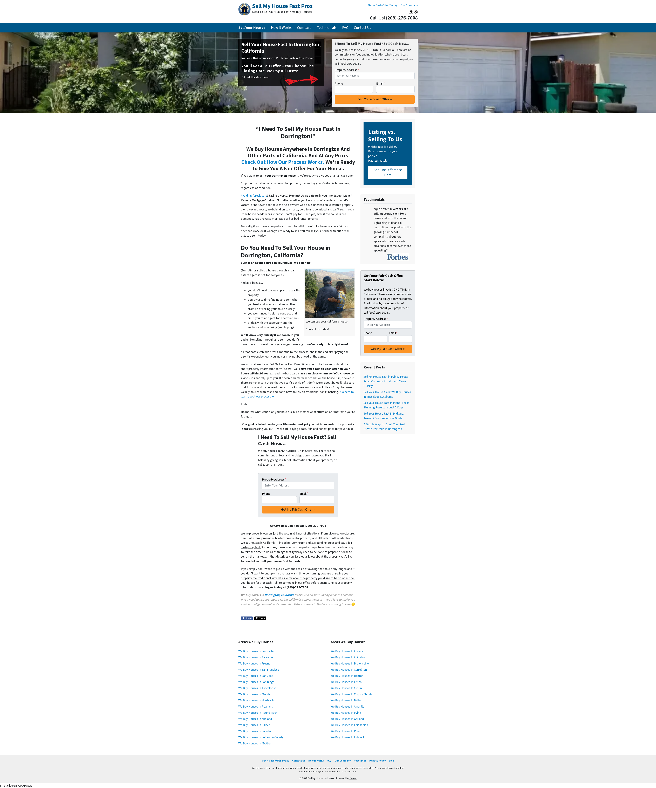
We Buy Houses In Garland (347, 719)
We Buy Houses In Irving (346, 713)
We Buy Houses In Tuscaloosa (257, 688)
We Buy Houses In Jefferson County (260, 737)
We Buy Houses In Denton (347, 676)
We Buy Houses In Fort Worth (349, 725)
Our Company (409, 5)
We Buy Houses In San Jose (255, 676)
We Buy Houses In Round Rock (257, 713)
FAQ (345, 27)
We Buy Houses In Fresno (254, 663)
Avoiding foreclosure (254, 196)
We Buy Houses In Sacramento (257, 657)
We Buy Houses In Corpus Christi (351, 694)
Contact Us (362, 27)
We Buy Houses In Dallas (346, 700)
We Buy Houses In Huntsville (256, 700)
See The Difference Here (388, 172)
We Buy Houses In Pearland (255, 706)
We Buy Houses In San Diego (256, 682)
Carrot (353, 778)
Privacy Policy (377, 761)
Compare (304, 27)
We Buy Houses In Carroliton (349, 670)
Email (380, 83)
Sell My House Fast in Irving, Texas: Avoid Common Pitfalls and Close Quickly (386, 381)
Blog (391, 761)
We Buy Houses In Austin (346, 688)
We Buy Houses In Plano (346, 731)
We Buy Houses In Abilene (347, 651)
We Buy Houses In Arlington (348, 657)
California (287, 595)
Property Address (347, 70)
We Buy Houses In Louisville (256, 651)
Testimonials (327, 27)
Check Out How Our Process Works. (282, 162)
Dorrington (272, 595)
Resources (360, 761)
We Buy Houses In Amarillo (347, 706)
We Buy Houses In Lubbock (348, 737)
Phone (339, 83)
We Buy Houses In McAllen (254, 743)
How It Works (281, 27)
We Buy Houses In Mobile (254, 694)
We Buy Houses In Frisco (346, 682)
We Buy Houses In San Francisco (258, 670)
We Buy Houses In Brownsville (350, 663)
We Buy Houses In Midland (255, 719)
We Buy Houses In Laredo (254, 731)
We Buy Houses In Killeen (254, 725)
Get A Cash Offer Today (382, 5)
